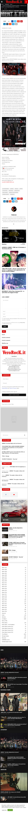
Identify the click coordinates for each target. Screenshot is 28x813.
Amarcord (4, 613)
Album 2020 (4, 599)
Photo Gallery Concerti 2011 (7, 626)
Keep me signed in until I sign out (10, 391)
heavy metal (11, 190)
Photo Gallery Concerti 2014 (7, 630)
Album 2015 (4, 590)
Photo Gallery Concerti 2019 (7, 632)
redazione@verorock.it (16, 365)
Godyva (21, 188)
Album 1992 (4, 577)
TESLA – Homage (5, 456)
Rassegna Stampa (5, 690)
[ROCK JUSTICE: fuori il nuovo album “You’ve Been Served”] (4, 686)
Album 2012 (4, 584)
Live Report (4, 618)
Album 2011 (4, 582)
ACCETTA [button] (10, 810)
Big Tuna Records (6, 188)
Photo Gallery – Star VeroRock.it (8, 624)
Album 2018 (4, 596)
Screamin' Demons (6, 194)
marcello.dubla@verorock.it (14, 370)
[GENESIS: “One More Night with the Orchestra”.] (5, 529)
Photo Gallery (4, 622)
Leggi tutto (4, 810)
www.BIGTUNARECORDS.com (8, 182)
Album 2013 (4, 586)
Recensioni (4, 637)
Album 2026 (4, 611)
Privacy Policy (22, 322)
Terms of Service (6, 323)
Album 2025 (4, 609)
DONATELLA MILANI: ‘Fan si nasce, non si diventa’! (11, 792)
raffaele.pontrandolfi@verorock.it (14, 369)
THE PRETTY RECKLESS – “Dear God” (9, 459)
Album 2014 (4, 588)
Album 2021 (4, 601)
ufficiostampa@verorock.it (14, 366)
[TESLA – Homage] (5, 552)
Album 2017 (4, 594)
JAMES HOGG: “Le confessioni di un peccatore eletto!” (11, 712)
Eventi (3, 615)
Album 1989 (4, 575)
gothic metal (5, 190)
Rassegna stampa (5, 636)
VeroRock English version (7, 641)
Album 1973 (4, 567)
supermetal (12, 194)
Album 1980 (4, 569)
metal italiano (5, 192)
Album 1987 (4, 573)
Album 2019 (4, 598)
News (3, 620)
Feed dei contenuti (6, 337)
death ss (16, 188)
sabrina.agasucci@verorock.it (13, 367)
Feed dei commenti (6, 340)
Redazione (4, 15)
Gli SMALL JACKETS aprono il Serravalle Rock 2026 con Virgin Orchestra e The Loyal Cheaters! (13, 452)
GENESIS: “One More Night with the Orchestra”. (12, 443)
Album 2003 (4, 579)
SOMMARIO (4, 639)
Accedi (3, 334)
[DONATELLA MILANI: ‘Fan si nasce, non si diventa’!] (14, 782)
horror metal (17, 190)
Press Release (4, 634)
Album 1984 (4, 571)
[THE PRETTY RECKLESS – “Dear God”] (5, 558)
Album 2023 (4, 605)
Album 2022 (4, 603)
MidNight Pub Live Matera (13, 192)
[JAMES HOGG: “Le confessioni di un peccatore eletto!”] (14, 702)
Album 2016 (4, 592)
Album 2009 (4, 580)
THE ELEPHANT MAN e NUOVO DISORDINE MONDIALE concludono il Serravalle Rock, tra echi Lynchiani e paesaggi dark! (13, 447)
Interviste (4, 617)
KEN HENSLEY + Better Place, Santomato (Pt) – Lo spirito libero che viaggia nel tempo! (13, 292)
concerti (11, 188)
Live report (4, 729)
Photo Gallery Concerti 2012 (7, 628)
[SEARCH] (24, 435)
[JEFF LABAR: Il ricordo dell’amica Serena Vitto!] (4, 799)
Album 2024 (4, 607)
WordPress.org (5, 343)
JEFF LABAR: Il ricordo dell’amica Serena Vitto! (16, 797)
